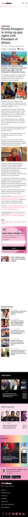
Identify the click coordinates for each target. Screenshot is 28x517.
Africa (2, 221)
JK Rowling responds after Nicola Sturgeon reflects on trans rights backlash (18, 332)
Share (4, 49)
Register (14, 248)
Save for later (12, 49)
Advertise (4, 498)
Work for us (4, 501)
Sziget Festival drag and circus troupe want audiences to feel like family (10, 458)
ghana (10, 221)
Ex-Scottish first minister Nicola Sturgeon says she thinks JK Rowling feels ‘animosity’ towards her (17, 323)
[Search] (23, 3)
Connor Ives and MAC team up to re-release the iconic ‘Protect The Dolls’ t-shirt (10, 427)
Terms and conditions (7, 504)
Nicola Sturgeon (17, 221)
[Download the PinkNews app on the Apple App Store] (5, 477)
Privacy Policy (20, 251)
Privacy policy (5, 507)
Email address (7, 239)
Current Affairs (6, 26)
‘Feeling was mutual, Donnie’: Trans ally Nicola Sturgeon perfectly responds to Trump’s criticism (18, 352)
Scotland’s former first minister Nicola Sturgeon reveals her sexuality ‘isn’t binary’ (17, 342)
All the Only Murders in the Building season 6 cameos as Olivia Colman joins (10, 395)
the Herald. (15, 106)
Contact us (4, 495)
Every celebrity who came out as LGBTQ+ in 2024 (18, 259)
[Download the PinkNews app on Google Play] (16, 477)
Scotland (24, 221)
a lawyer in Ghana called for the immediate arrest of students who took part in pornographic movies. (13, 207)
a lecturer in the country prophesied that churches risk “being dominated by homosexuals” (13, 197)
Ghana (6, 221)
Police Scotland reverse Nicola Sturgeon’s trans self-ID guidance (19, 312)
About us (3, 490)
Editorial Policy (5, 493)
